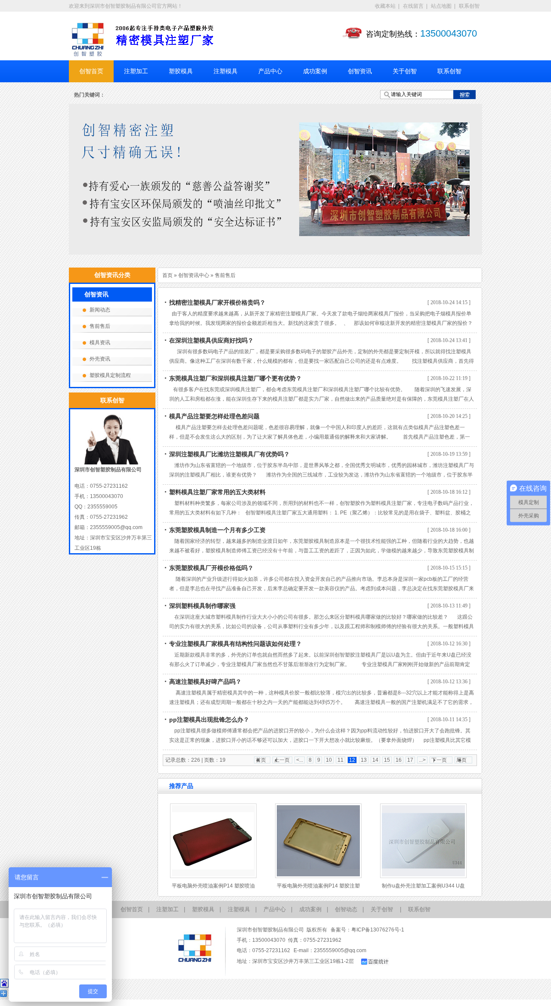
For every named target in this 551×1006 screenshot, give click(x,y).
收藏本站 (385, 6)
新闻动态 (100, 310)
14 (375, 760)
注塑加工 (136, 71)
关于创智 (405, 71)
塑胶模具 (181, 71)
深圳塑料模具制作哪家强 (202, 605)
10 (329, 760)
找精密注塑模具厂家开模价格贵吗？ (217, 302)
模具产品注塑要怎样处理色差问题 (214, 416)
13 (364, 760)
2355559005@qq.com (340, 950)
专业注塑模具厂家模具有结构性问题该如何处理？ (235, 643)
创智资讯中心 (193, 275)
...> (422, 760)
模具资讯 (100, 342)
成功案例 (315, 71)
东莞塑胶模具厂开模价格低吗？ (211, 567)
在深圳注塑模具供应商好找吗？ (211, 340)
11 (340, 760)
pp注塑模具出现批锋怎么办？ (209, 719)
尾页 (461, 760)
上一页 (282, 760)
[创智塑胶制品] (88, 40)
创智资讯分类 (112, 274)
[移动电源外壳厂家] (275, 179)
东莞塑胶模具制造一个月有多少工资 (217, 529)
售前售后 (225, 275)
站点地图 (441, 6)
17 (410, 760)
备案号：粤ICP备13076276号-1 (367, 930)
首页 (167, 275)
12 (352, 760)
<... (299, 760)
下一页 (439, 760)
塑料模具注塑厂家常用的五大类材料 (217, 492)
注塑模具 (226, 71)
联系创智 (469, 6)
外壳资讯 (100, 359)
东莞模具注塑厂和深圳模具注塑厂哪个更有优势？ (235, 378)
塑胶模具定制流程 (110, 375)
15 (387, 760)
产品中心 (270, 71)
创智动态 (346, 909)
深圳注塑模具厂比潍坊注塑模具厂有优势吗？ (229, 454)
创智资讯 (360, 71)
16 (399, 760)
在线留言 (413, 6)
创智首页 (91, 71)
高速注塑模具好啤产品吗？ (205, 681)
